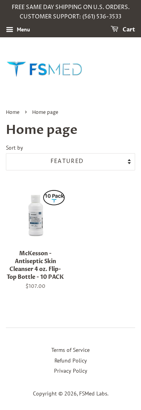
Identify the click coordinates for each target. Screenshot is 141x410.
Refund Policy (70, 360)
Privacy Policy (70, 370)
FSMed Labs (93, 393)
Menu (22, 29)
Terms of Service (70, 349)
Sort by (14, 147)
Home (13, 112)
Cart (128, 29)
